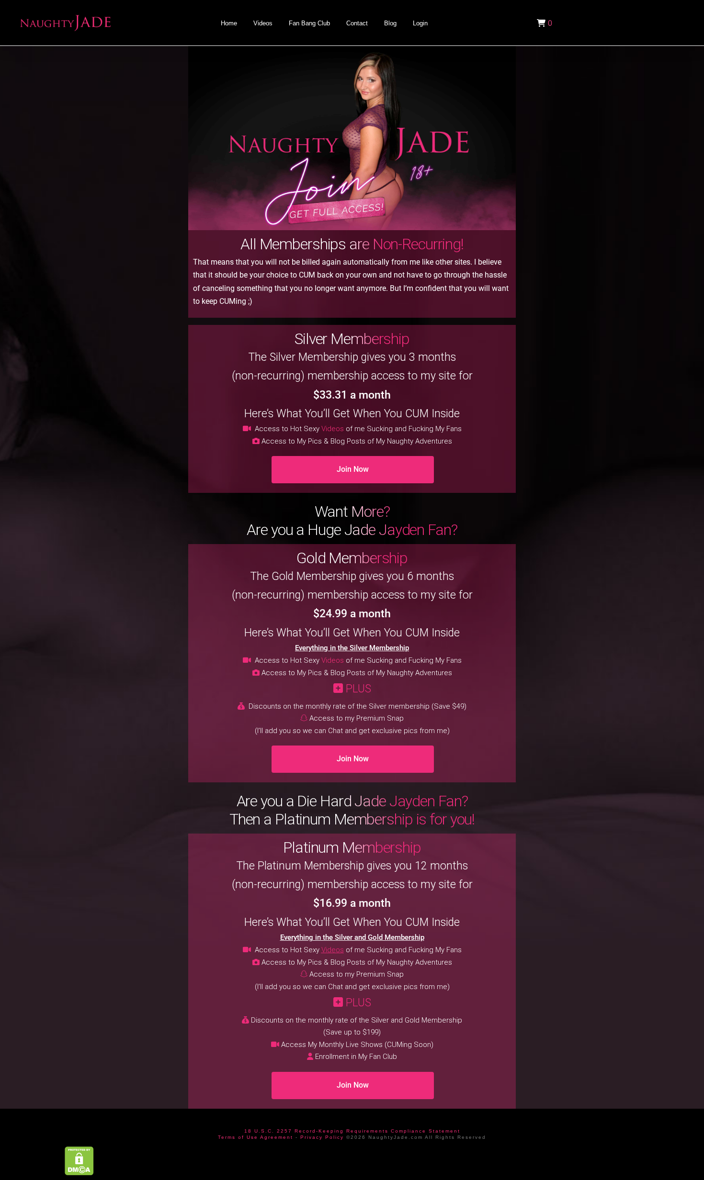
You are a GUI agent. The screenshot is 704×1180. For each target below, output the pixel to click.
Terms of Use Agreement (255, 1137)
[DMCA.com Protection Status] (79, 1160)
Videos (332, 428)
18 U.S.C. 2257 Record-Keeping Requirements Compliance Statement (352, 1131)
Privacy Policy (322, 1137)
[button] (543, 22)
